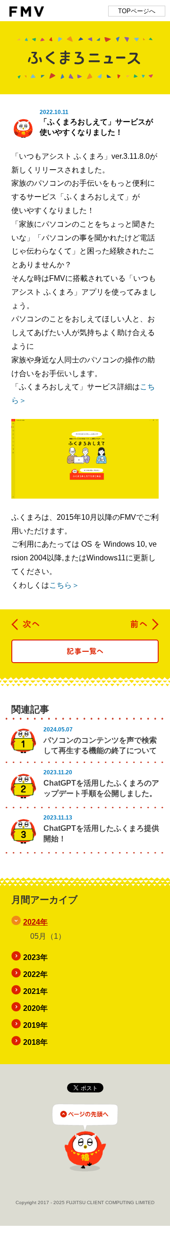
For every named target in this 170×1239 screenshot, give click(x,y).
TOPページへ (136, 11)
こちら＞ (64, 585)
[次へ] (25, 624)
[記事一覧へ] (85, 651)
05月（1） (48, 936)
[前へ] (144, 624)
